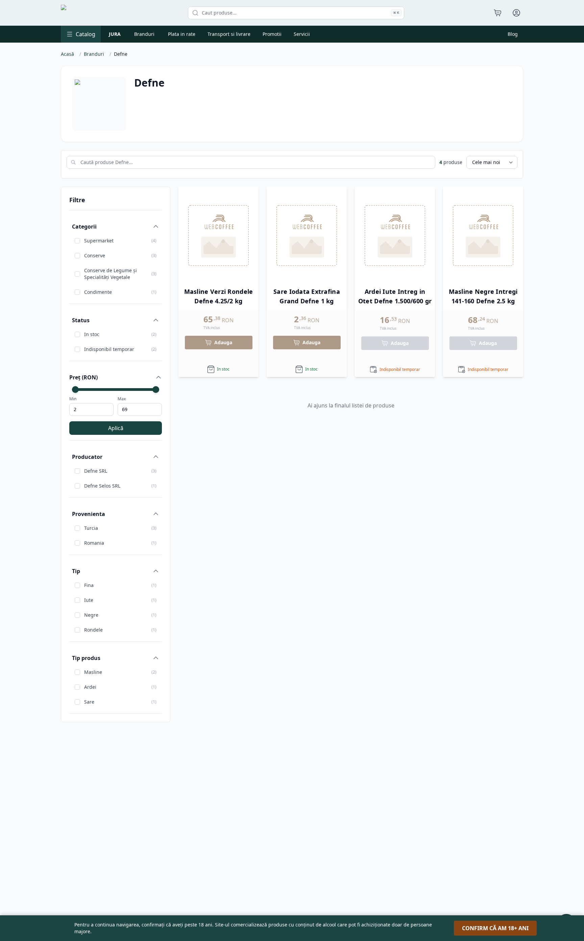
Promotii (272, 34)
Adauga (223, 342)
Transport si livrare (229, 34)
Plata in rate (181, 34)
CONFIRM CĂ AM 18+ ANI (495, 928)
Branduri (144, 34)
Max (122, 399)
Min (72, 399)
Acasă (67, 54)
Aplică (115, 428)
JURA (115, 34)
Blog (513, 34)
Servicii (302, 34)
